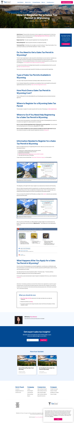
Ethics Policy (42, 417)
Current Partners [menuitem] (30, 392)
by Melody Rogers (22, 372)
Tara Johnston (33, 316)
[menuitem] (19, 387)
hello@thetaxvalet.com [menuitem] (19, 390)
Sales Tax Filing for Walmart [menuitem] (42, 394)
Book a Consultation (67, 2)
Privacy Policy (37, 417)
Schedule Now (66, 44)
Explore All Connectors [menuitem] (41, 395)
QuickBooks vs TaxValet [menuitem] (54, 392)
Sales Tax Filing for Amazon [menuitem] (42, 390)
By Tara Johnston (43, 21)
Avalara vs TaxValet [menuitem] (53, 390)
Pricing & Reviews (36, 2)
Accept (58, 419)
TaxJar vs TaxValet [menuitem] (53, 394)
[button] (21, 2)
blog (32, 301)
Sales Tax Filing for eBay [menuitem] (41, 392)
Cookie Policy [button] (56, 415)
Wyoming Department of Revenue (42, 35)
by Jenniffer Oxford (43, 372)
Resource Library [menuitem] (30, 394)
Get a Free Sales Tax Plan (26, 298)
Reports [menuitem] (28, 395)
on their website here (52, 109)
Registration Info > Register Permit (37, 11)
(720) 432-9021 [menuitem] (18, 392)
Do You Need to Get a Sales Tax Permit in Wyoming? (46, 368)
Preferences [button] (51, 416)
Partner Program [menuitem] (30, 390)
